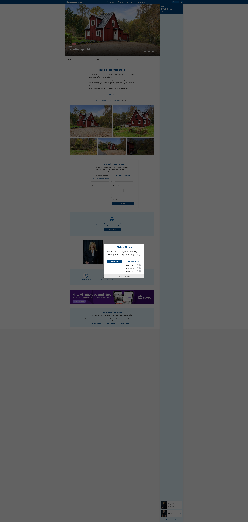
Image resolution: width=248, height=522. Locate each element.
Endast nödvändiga (133, 261)
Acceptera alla (114, 261)
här (123, 257)
